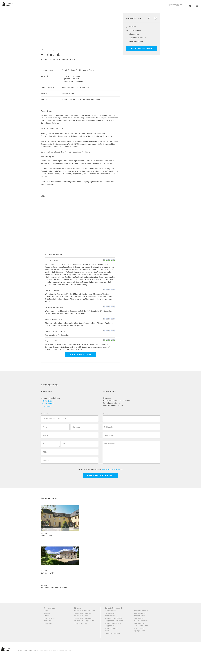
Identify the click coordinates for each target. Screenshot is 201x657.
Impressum (47, 620)
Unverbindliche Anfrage (100, 475)
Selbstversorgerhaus (141, 625)
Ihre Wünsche (109, 444)
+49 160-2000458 (47, 404)
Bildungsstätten (110, 610)
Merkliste (46, 613)
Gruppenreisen (110, 625)
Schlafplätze (108, 427)
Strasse (45, 435)
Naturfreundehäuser (141, 620)
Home (45, 610)
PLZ (44, 444)
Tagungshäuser (139, 631)
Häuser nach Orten (81, 615)
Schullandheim (139, 623)
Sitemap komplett (80, 623)
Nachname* (76, 427)
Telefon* (46, 460)
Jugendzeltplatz (139, 615)
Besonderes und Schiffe (113, 618)
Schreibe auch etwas (80, 355)
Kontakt (46, 615)
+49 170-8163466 (47, 401)
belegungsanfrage (141, 48)
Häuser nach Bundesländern (84, 610)
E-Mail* (45, 452)
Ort (63, 444)
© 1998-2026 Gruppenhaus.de (43, 650)
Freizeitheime (110, 613)
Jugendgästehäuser (141, 610)
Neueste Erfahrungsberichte (84, 620)
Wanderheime (110, 615)
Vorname (46, 427)
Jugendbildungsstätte (112, 633)
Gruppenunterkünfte (112, 628)
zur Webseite (46, 406)
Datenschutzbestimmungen (111, 469)
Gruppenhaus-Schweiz (113, 623)
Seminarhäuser (139, 628)
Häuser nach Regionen (82, 613)
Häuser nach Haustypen (83, 618)
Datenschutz (48, 623)
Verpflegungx (109, 435)
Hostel (107, 631)
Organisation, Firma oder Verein (54, 418)
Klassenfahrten (139, 618)
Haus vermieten (175, 5)
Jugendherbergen (140, 613)
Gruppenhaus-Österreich (114, 620)
